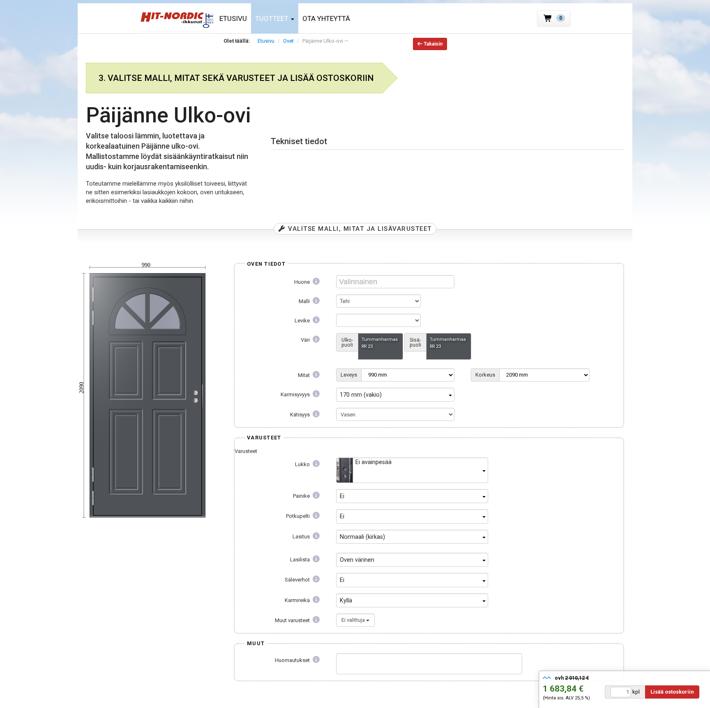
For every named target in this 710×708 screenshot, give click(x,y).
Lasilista (300, 559)
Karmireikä (298, 600)
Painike (302, 496)
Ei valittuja (353, 620)
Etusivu (233, 18)
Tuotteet (272, 18)
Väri (306, 340)
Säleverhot (298, 580)
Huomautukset (293, 660)
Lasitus (302, 536)
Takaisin (432, 44)
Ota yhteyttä (326, 18)
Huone (302, 282)
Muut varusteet (293, 620)
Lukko (303, 464)
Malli (305, 301)
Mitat (304, 375)
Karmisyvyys (296, 394)
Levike (303, 320)
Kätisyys (300, 414)
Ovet (288, 41)
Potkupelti (298, 516)
